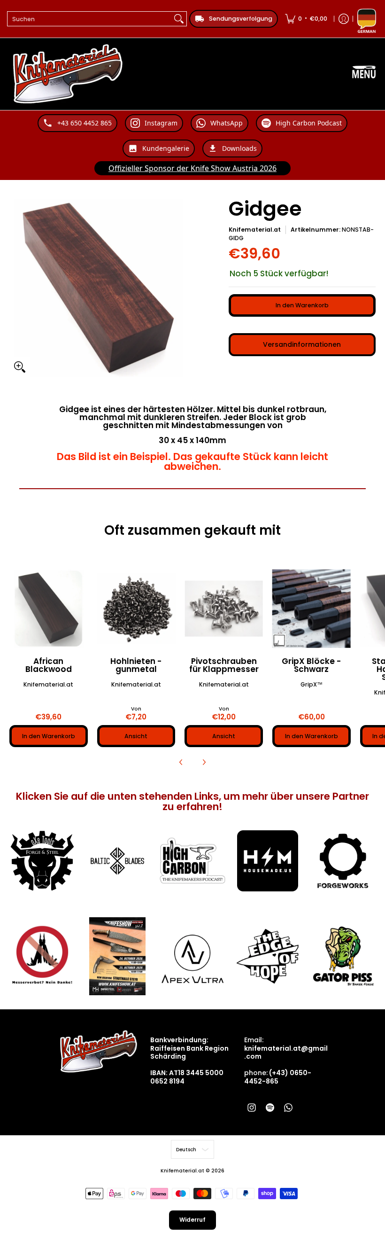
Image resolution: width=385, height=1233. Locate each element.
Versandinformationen (302, 344)
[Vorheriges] (181, 762)
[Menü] (364, 74)
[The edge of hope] (267, 956)
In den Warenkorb (302, 305)
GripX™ (311, 684)
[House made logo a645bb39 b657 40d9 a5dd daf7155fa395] (267, 860)
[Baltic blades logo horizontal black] (117, 861)
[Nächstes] (203, 762)
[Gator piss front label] (343, 956)
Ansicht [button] (135, 736)
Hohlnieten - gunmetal (136, 665)
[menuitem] (306, 19)
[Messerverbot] (42, 956)
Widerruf (192, 1220)
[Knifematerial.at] (68, 74)
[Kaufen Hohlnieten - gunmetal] (136, 609)
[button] (251, 1107)
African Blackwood (48, 665)
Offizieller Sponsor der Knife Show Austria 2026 (192, 168)
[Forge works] (343, 860)
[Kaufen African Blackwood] (48, 609)
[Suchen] (178, 19)
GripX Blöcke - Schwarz (311, 665)
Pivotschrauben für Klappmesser (224, 665)
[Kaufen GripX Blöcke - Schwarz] (311, 609)
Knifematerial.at (255, 230)
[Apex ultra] (192, 956)
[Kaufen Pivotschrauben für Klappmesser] (224, 609)
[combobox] (89, 19)
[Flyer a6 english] (117, 956)
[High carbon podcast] (192, 860)
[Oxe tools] (42, 861)
